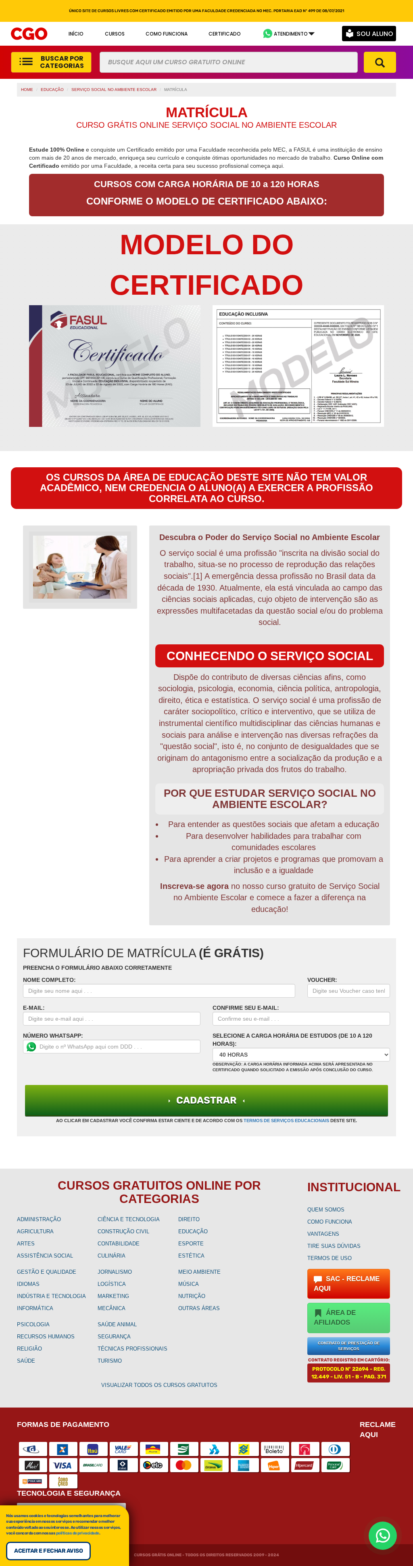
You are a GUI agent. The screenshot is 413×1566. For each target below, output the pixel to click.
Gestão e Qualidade (46, 1272)
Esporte (191, 1244)
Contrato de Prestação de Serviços (349, 1346)
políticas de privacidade (77, 1533)
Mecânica (111, 1308)
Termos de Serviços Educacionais (286, 1120)
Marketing (113, 1296)
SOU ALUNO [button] (375, 33)
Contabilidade (119, 1244)
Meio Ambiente (199, 1272)
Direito (189, 1219)
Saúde (26, 1361)
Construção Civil (123, 1231)
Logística (112, 1284)
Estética (191, 1256)
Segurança (114, 1337)
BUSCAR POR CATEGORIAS (62, 62)
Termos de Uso (329, 1258)
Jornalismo (115, 1272)
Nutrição (191, 1296)
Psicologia (33, 1324)
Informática (35, 1308)
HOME (27, 89)
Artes (26, 1244)
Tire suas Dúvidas (334, 1246)
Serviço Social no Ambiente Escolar (113, 89)
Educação (52, 89)
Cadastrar (206, 1100)
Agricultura (35, 1231)
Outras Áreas (199, 1308)
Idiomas (28, 1284)
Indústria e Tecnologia (51, 1296)
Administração (39, 1219)
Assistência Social (45, 1256)
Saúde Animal (117, 1324)
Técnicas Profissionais (132, 1349)
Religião (29, 1349)
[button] (288, 34)
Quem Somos (325, 1210)
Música (188, 1284)
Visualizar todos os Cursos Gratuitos (159, 1385)
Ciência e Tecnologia (129, 1219)
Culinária (111, 1256)
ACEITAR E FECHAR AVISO (48, 1550)
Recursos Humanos (46, 1337)
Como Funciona (329, 1222)
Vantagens (323, 1234)
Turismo (110, 1361)
